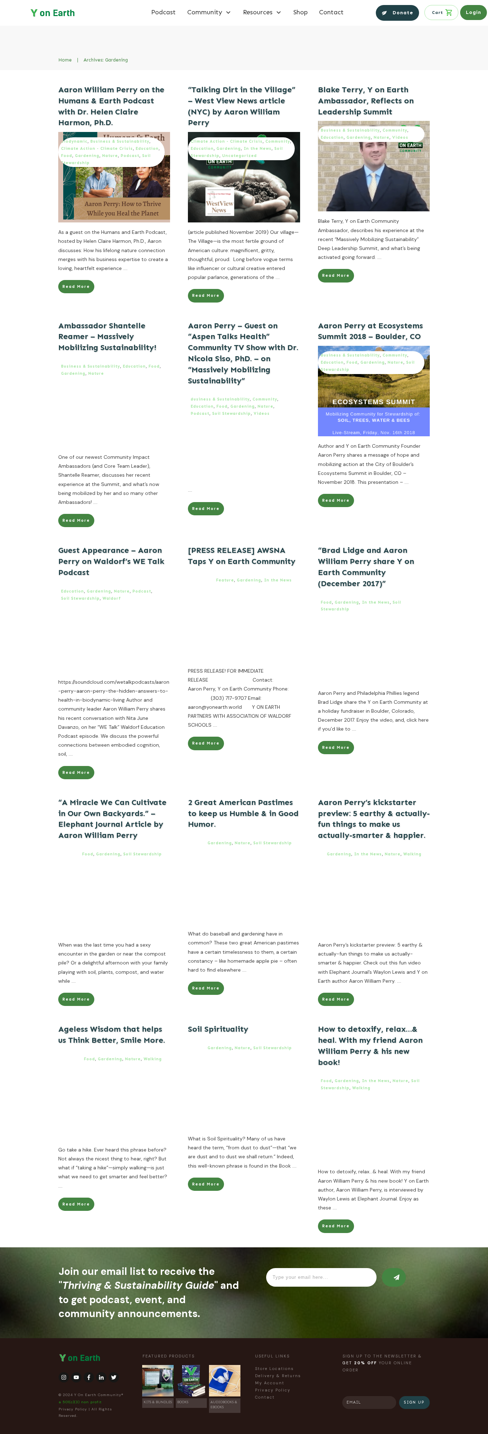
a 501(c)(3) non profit (80, 1402)
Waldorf (112, 598)
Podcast (130, 155)
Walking (412, 854)
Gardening (87, 155)
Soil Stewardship (231, 413)
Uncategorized (239, 155)
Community (277, 141)
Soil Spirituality (218, 1029)
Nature (110, 155)
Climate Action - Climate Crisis (97, 148)
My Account (269, 1382)
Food (66, 155)
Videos (400, 137)
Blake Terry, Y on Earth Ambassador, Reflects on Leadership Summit (366, 101)
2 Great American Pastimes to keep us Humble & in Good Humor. (243, 813)
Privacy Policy (73, 1409)
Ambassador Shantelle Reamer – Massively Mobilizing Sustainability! (107, 337)
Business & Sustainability (119, 141)
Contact (265, 1397)
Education (147, 148)
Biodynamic (74, 141)
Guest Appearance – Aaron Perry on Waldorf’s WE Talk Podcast (111, 561)
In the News (258, 148)
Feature (225, 580)
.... (125, 268)
